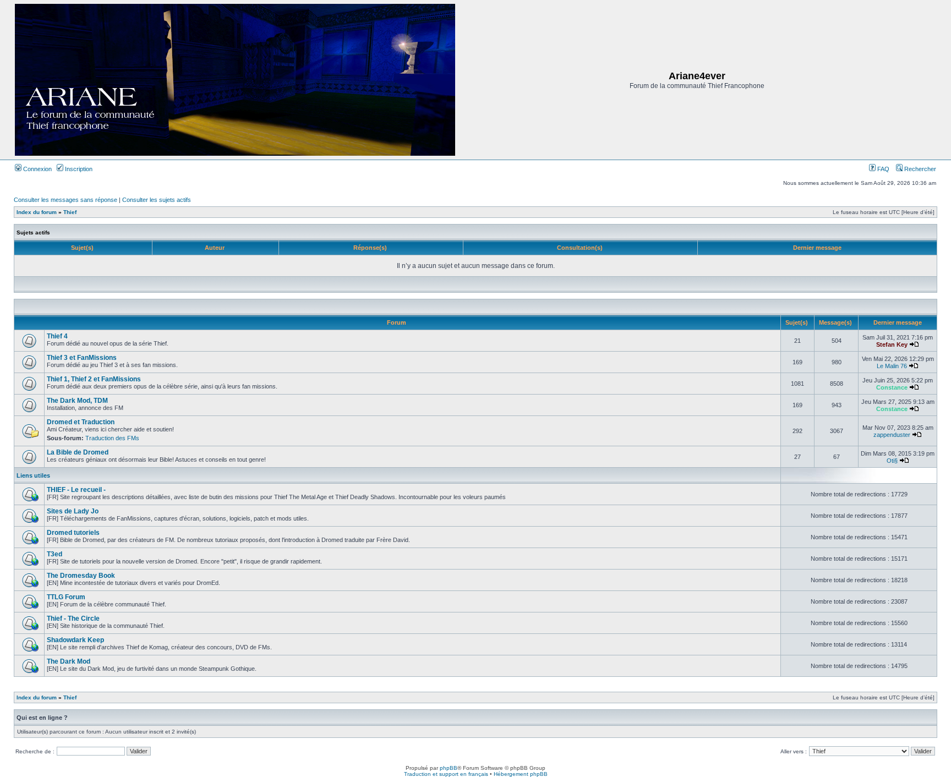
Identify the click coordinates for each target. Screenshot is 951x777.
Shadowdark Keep (75, 640)
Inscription (77, 169)
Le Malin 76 (892, 366)
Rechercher (919, 169)
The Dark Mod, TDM (77, 400)
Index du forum (37, 212)
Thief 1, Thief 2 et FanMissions (94, 379)
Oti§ (892, 460)
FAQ (882, 169)
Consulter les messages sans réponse (65, 199)
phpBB (448, 768)
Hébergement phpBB (521, 774)
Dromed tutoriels (73, 533)
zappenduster (891, 434)
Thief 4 (57, 336)
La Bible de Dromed (77, 452)
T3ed (54, 554)
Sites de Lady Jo (73, 511)
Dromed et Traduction (80, 422)
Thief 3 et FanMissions (82, 358)
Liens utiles (33, 475)
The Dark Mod (68, 661)
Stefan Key (892, 344)
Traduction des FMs (112, 438)
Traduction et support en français (446, 774)
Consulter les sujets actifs (156, 199)
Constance (892, 387)
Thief (69, 212)
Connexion (36, 169)
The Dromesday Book (81, 575)
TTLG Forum (66, 597)
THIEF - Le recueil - (76, 490)
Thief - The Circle (73, 618)
